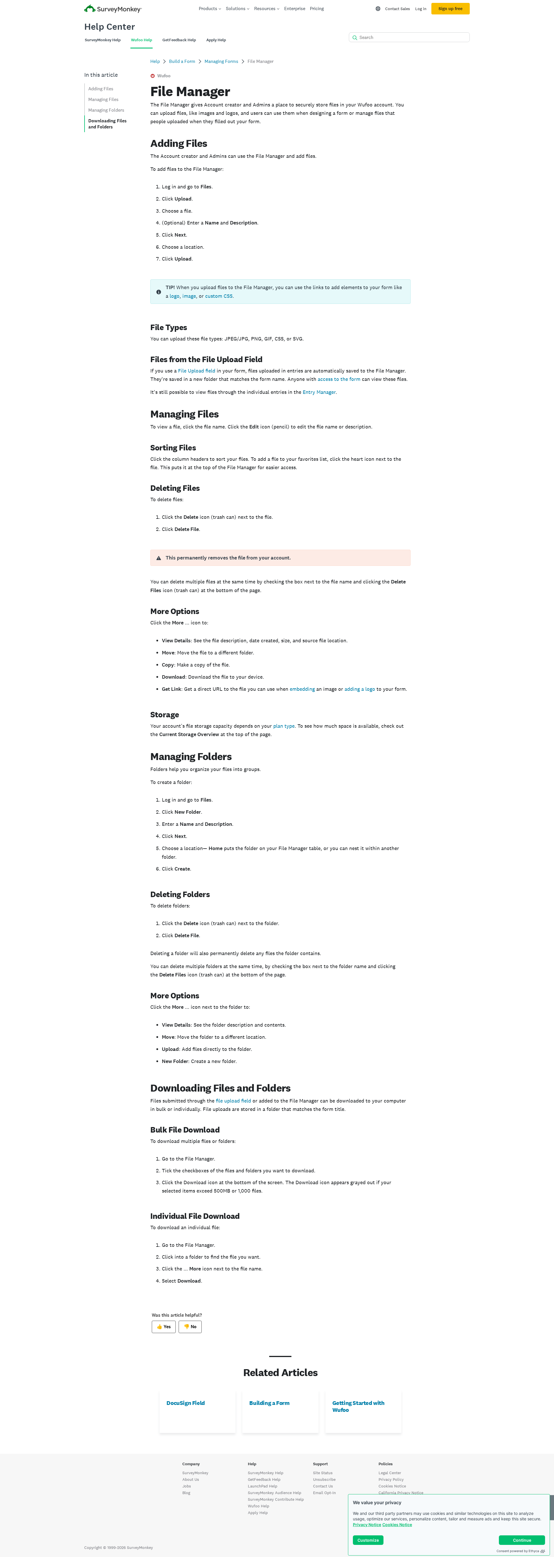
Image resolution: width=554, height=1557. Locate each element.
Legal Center (390, 1472)
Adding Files (100, 89)
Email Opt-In (324, 1492)
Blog (186, 1492)
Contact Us (323, 1486)
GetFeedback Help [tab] (179, 40)
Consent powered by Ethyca (518, 1551)
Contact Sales (397, 8)
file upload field (233, 1100)
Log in (420, 8)
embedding (302, 689)
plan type (284, 726)
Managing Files (103, 99)
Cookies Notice (397, 1524)
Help (155, 61)
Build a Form (182, 61)
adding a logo (360, 689)
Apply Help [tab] (216, 40)
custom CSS (219, 296)
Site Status (323, 1472)
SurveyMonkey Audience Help (274, 1492)
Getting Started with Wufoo (358, 1406)
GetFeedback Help (264, 1479)
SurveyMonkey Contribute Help (276, 1499)
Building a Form (269, 1403)
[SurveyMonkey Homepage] (113, 9)
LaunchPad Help (262, 1486)
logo (174, 296)
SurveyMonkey (195, 1472)
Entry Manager (318, 392)
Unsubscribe (324, 1479)
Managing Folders (106, 110)
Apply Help (258, 1512)
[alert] (280, 558)
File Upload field (196, 370)
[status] (280, 291)
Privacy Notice (367, 1524)
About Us (190, 1479)
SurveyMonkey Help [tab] (103, 40)
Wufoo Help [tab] (141, 40)
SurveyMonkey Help (265, 1472)
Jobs (186, 1486)
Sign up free (451, 9)
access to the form (339, 379)
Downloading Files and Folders (107, 124)
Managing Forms (221, 61)
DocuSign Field (185, 1403)
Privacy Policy (391, 1479)
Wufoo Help (258, 1506)
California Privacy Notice (401, 1492)
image (189, 296)
